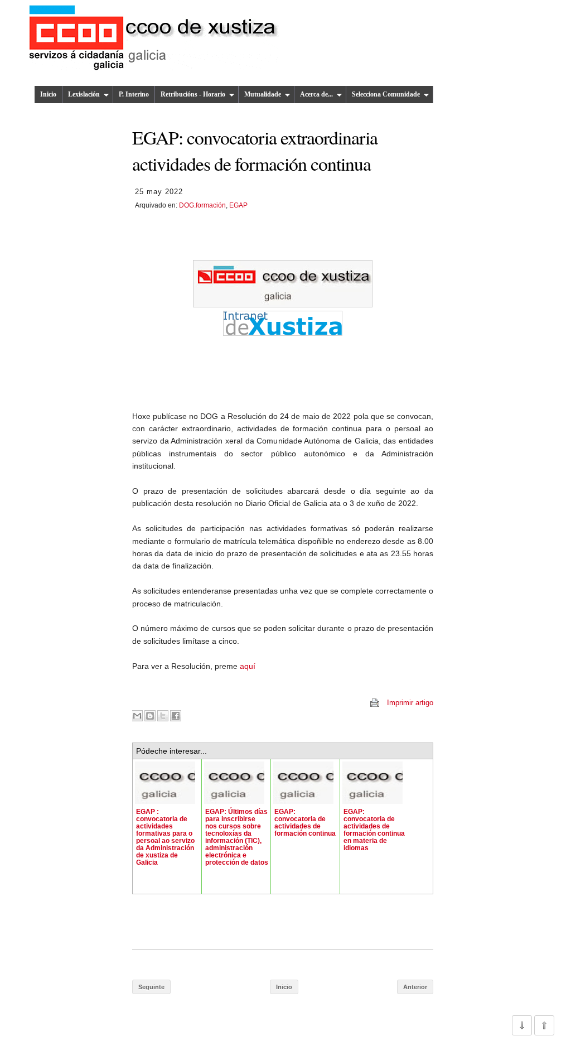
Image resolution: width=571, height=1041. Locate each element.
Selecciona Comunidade (386, 94)
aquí (247, 666)
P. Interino (134, 94)
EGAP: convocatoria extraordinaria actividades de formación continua (255, 150)
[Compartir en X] (162, 715)
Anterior (415, 987)
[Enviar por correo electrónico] (137, 715)
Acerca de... (316, 94)
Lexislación (84, 94)
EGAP (238, 205)
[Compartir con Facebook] (175, 715)
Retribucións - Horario (193, 94)
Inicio (48, 94)
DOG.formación (202, 205)
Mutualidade (262, 94)
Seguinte (151, 987)
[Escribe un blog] (150, 715)
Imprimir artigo (410, 702)
